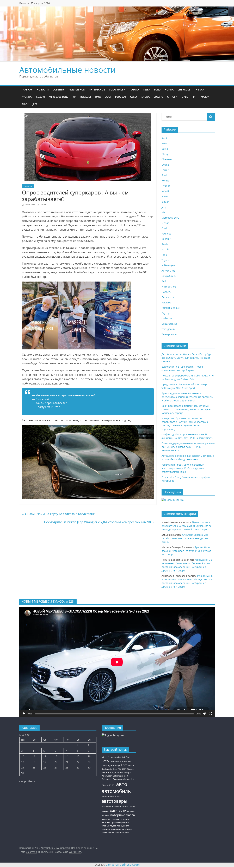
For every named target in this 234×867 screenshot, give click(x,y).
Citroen (172, 96)
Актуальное (77, 89)
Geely (133, 96)
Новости (43, 89)
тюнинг (111, 832)
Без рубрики (169, 276)
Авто (121, 779)
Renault (85, 96)
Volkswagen (117, 89)
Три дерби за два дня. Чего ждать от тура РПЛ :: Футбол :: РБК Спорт (187, 551)
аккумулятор (107, 806)
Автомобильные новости (67, 69)
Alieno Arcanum (109, 757)
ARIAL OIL (120, 757)
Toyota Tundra (118, 772)
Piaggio (130, 769)
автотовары (114, 801)
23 (89, 762)
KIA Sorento (107, 769)
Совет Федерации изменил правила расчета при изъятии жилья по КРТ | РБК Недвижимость (188, 447)
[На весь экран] (210, 713)
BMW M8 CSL (116, 761)
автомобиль (116, 791)
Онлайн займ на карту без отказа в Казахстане (58, 514)
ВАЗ (164, 281)
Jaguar (165, 201)
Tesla (146, 89)
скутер (121, 829)
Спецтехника (169, 323)
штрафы (125, 832)
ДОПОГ (112, 785)
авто (121, 784)
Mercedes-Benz (58, 96)
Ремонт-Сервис (171, 307)
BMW (98, 96)
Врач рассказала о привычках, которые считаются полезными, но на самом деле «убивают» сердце (186, 409)
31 (22, 773)
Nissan (200, 89)
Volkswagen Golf (120, 776)
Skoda (145, 96)
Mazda (205, 96)
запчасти (118, 810)
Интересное (97, 89)
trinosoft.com (131, 864)
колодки (131, 811)
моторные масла (122, 815)
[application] (117, 662)
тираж (104, 832)
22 (78, 762)
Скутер (166, 313)
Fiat (194, 96)
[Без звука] (204, 713)
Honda (169, 89)
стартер (128, 829)
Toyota (134, 89)
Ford (157, 89)
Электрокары (169, 334)
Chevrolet (185, 89)
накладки (106, 819)
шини (118, 832)
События (59, 89)
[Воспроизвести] (24, 713)
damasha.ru (113, 864)
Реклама (166, 302)
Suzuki (40, 96)
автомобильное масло (112, 796)
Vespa (128, 772)
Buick (24, 104)
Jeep (35, 104)
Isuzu (165, 196)
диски (132, 806)
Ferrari (165, 170)
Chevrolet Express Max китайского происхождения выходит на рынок (185, 538)
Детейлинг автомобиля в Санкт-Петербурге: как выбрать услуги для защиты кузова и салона (188, 358)
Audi (108, 96)
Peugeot (120, 96)
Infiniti (165, 191)
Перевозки (168, 297)
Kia (74, 96)
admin (43, 204)
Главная (27, 89)
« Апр (22, 781)
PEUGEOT (122, 769)
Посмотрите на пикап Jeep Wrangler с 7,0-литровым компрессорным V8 (99, 522)
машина (105, 815)
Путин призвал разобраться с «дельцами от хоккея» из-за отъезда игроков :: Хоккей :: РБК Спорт (187, 526)
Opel (185, 96)
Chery (165, 154)
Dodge (165, 164)
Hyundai (26, 96)
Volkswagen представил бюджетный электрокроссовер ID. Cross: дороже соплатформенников (183, 468)
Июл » (31, 781)
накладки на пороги (120, 819)
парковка (106, 822)
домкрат (105, 811)
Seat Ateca (106, 772)
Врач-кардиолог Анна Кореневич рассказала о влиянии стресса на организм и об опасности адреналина (187, 397)
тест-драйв (168, 329)
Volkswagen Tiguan (110, 779)
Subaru (158, 96)
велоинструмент (121, 806)
